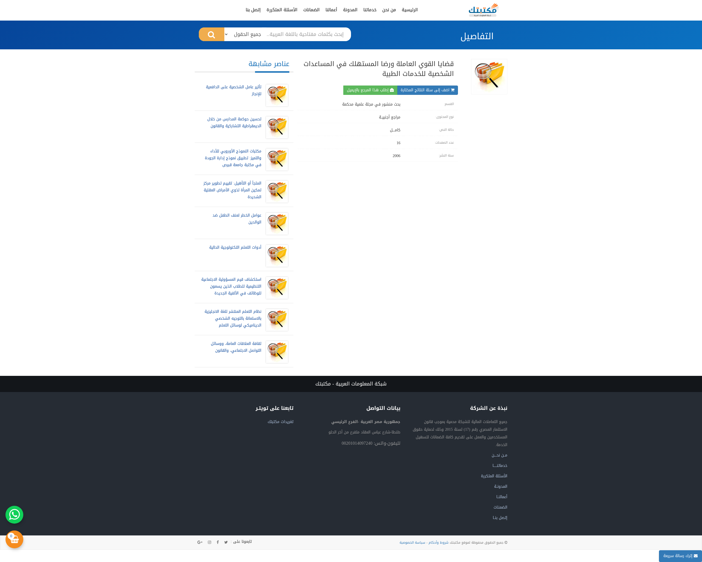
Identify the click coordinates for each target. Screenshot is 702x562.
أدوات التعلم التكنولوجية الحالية (235, 247)
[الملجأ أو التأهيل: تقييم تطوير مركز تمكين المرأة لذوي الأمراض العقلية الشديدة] (275, 191)
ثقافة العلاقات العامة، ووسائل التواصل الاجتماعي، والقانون (236, 347)
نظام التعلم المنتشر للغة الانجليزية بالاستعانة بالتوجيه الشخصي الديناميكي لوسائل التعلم (233, 318)
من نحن (389, 9)
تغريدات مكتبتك (280, 421)
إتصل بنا (253, 9)
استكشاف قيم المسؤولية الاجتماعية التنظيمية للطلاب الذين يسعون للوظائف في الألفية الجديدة (231, 286)
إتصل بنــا (500, 517)
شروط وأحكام (439, 543)
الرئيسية (410, 9)
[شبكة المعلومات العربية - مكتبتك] (483, 10)
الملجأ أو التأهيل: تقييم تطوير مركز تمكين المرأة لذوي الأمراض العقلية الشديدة (232, 190)
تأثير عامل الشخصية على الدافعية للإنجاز (233, 90)
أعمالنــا (501, 497)
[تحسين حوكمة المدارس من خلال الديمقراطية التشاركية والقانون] (275, 127)
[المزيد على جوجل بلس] (200, 542)
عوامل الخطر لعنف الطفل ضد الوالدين (237, 219)
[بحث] (211, 34)
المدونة (350, 9)
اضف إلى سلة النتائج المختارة (426, 90)
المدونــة (500, 486)
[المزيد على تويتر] (226, 542)
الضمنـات (500, 507)
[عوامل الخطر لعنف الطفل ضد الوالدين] (275, 223)
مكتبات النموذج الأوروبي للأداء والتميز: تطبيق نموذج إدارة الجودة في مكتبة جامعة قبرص (233, 158)
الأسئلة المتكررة (282, 9)
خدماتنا (370, 9)
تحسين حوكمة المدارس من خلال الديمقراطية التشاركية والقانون (234, 122)
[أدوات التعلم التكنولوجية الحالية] (275, 255)
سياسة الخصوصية (412, 543)
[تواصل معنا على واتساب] (14, 515)
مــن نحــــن (499, 455)
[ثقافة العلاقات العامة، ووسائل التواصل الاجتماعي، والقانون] (275, 352)
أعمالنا (331, 9)
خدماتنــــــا (499, 465)
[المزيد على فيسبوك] (218, 542)
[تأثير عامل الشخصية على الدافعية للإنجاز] (275, 95)
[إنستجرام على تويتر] (209, 542)
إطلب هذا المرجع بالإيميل (368, 90)
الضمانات (311, 9)
